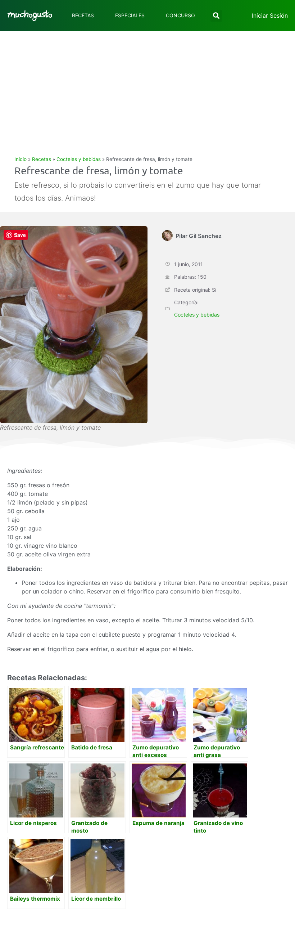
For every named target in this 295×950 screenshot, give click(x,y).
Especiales (130, 15)
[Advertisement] (147, 85)
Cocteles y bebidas (78, 159)
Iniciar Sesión (270, 15)
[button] (216, 16)
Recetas (83, 15)
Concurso (180, 15)
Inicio (20, 159)
